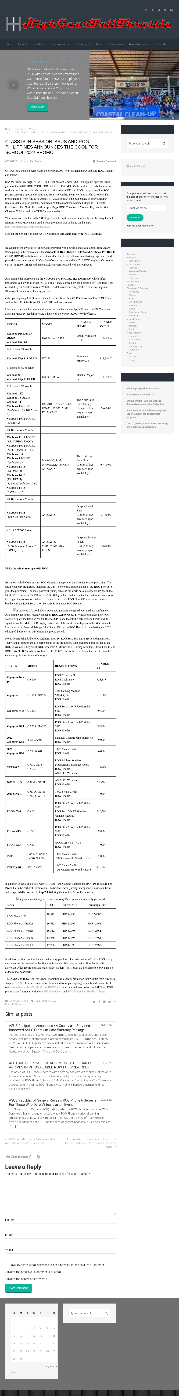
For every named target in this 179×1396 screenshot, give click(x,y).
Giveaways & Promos (137, 288)
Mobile (32, 129)
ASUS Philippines (51, 991)
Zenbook (22, 1004)
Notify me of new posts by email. (28, 1279)
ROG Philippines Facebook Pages (86, 991)
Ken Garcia (35, 161)
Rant (131, 329)
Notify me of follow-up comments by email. (35, 1272)
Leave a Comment (106, 161)
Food (132, 308)
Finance (130, 285)
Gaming (133, 267)
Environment (133, 281)
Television (134, 278)
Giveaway (134, 291)
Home (8, 129)
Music (132, 274)
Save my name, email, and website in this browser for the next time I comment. (57, 1265)
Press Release (134, 332)
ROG (14, 1004)
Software (134, 349)
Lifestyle (131, 298)
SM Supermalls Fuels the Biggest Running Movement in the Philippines (145, 403)
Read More (37, 107)
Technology (132, 336)
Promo (8, 1004)
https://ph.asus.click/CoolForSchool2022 (27, 226)
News (132, 322)
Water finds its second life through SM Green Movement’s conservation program (146, 414)
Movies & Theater (138, 271)
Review (133, 356)
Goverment (134, 261)
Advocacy (132, 254)
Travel (130, 353)
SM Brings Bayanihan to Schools (143, 388)
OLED (52, 1000)
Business (131, 257)
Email (9, 1234)
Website (10, 1249)
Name (9, 1219)
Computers (20, 129)
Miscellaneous (134, 319)
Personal (133, 326)
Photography (135, 346)
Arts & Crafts (135, 302)
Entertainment (133, 264)
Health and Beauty (138, 312)
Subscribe (135, 217)
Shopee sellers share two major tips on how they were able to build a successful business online (90, 1143)
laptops (45, 1000)
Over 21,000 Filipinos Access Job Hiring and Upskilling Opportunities (147, 425)
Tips (131, 360)
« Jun (13, 1372)
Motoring (134, 315)
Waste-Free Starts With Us (51, 61)
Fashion (133, 305)
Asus (37, 1000)
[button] (13, 84)
